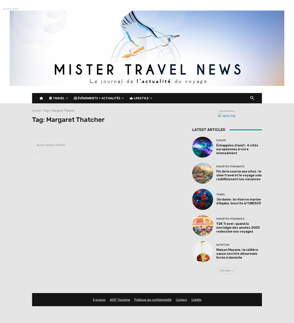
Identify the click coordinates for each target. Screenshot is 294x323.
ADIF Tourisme (120, 299)
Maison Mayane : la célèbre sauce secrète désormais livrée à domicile (237, 253)
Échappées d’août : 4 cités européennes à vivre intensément (237, 149)
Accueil (36, 110)
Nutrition (222, 245)
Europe (221, 140)
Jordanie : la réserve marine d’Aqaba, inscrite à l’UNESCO (238, 201)
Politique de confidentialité (153, 299)
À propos (99, 299)
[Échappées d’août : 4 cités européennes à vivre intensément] (202, 147)
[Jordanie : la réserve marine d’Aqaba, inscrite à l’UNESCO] (202, 199)
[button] (252, 98)
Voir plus (225, 270)
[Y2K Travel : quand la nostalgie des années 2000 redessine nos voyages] (202, 225)
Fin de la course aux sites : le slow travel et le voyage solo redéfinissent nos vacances (239, 175)
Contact (181, 299)
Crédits (196, 299)
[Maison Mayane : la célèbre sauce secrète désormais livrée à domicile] (202, 251)
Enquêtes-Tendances (230, 166)
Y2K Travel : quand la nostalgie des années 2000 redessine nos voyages (238, 227)
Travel (220, 194)
